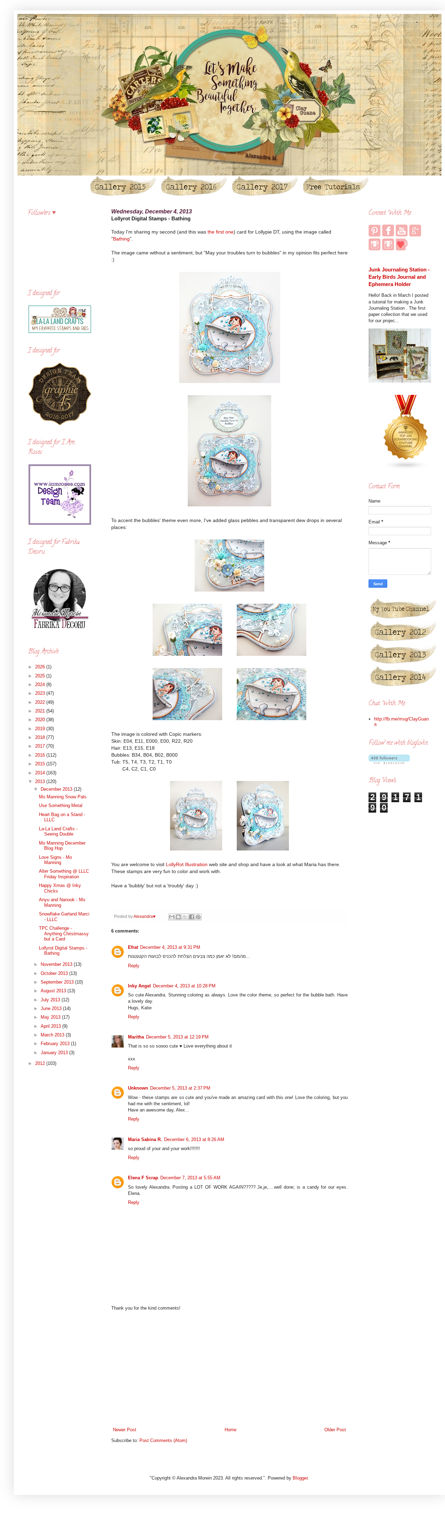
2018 (40, 737)
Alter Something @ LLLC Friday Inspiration (64, 874)
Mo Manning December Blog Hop (62, 845)
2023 (40, 693)
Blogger (300, 1478)
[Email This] (171, 916)
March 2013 (53, 1034)
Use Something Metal (60, 805)
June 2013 (52, 1008)
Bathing (121, 239)
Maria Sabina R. (145, 1139)
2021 (40, 711)
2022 (40, 702)
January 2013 (55, 1052)
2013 (40, 781)
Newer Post (124, 1429)
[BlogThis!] (178, 916)
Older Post (335, 1429)
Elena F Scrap (143, 1177)
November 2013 (57, 964)
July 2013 (51, 999)
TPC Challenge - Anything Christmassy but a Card (64, 934)
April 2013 (51, 1026)
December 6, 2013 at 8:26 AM (194, 1139)
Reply (133, 965)
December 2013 (57, 789)
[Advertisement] (229, 1369)
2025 (40, 675)
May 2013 (51, 1017)
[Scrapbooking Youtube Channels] (406, 468)
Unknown (138, 1088)
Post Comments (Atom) (163, 1440)
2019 (40, 728)
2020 (40, 719)
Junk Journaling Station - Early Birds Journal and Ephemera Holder (399, 277)
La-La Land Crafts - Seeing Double (58, 831)
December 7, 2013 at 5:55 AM (190, 1177)
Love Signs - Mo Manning (55, 860)
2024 (40, 684)
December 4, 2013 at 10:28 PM (184, 985)
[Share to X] (184, 916)
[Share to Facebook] (191, 916)
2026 (40, 666)
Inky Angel (139, 985)
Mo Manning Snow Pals (63, 796)
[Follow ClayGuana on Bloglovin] (389, 762)
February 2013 (56, 1043)
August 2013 (54, 990)
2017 (40, 746)
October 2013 (55, 973)
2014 (40, 772)
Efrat (133, 947)
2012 (40, 1063)
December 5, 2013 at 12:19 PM (177, 1037)
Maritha (136, 1037)
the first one (221, 232)
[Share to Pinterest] (198, 916)
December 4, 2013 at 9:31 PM (170, 947)
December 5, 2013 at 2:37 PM (180, 1088)
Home (230, 1429)
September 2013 (58, 982)
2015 (40, 763)
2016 (40, 755)
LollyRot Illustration (187, 864)
